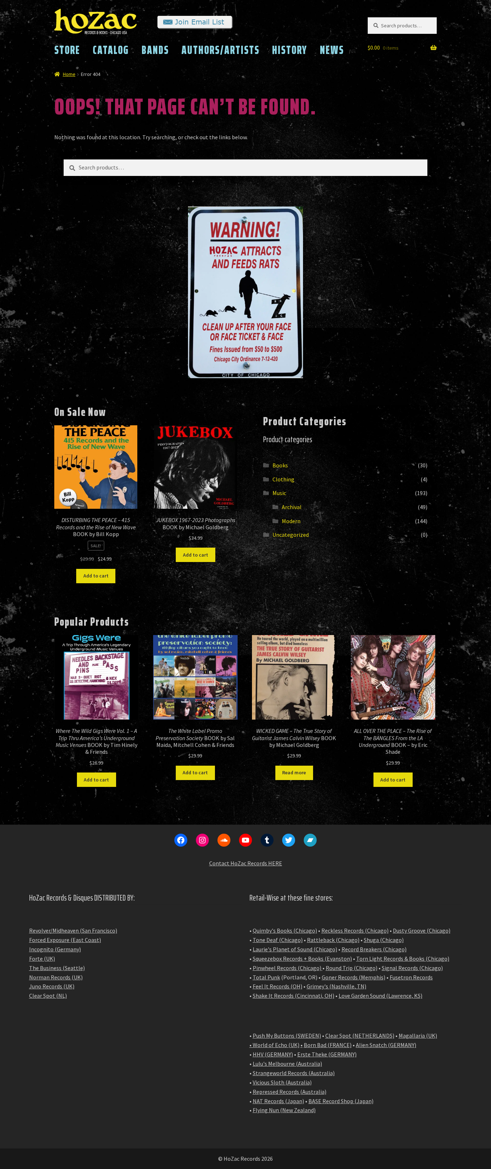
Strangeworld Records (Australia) (294, 1073)
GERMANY (402, 1044)
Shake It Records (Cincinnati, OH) (293, 995)
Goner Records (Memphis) (353, 977)
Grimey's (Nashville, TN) (336, 986)
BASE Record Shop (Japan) (340, 1101)
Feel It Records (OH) (277, 986)
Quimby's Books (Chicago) (285, 930)
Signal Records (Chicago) (412, 967)
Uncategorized (290, 534)
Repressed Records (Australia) (289, 1091)
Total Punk (266, 977)
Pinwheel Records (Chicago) (287, 967)
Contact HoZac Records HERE (245, 863)
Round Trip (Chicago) (351, 967)
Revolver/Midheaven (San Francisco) (73, 930)
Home (69, 74)
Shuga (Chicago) (384, 939)
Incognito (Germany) (55, 949)
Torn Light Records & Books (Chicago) (402, 958)
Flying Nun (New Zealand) (284, 1110)
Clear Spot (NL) (48, 995)
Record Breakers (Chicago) (374, 949)
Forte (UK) (42, 958)
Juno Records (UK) (51, 986)
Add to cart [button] (96, 575)
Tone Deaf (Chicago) (278, 939)
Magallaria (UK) (418, 1035)
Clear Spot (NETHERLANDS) (359, 1035)
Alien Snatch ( (373, 1044)
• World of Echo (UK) (274, 1044)
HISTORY (289, 50)
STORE (67, 50)
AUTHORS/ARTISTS (221, 50)
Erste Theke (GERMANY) (327, 1054)
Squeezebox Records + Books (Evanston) (302, 958)
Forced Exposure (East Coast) (65, 939)
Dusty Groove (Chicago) (421, 930)
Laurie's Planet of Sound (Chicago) (295, 949)
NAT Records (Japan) (278, 1101)
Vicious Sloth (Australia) (282, 1082)
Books (280, 465)
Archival (292, 507)
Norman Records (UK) (56, 977)
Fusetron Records (411, 977)
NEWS (332, 50)
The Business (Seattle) (57, 967)
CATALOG (111, 50)
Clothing (283, 479)
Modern (291, 521)
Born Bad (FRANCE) (328, 1044)
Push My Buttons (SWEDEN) (287, 1035)
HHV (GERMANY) (273, 1054)
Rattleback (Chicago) (333, 939)
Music (279, 493)
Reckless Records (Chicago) (355, 930)
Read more (294, 772)
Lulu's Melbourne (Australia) (287, 1063)
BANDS (155, 50)
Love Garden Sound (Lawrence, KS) (380, 995)
